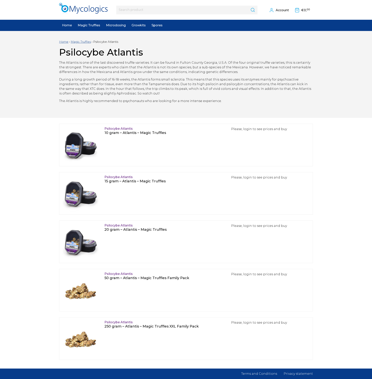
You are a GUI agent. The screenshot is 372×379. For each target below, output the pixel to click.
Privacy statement (298, 374)
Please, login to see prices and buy (259, 129)
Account (282, 10)
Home (67, 25)
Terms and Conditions (259, 374)
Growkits (139, 25)
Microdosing (116, 25)
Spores (157, 25)
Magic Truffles (89, 25)
